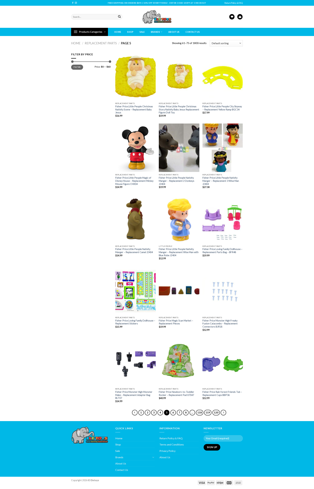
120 (216, 412)
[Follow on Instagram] (76, 3)
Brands (155, 32)
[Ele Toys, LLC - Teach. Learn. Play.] (157, 17)
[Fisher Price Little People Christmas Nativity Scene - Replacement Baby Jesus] (135, 76)
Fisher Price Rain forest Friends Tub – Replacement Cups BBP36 (222, 393)
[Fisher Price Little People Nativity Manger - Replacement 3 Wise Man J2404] (222, 148)
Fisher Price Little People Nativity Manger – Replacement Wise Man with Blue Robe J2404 (179, 252)
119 (208, 412)
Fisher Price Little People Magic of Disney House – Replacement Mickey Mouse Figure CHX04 (134, 180)
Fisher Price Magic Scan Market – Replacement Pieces (176, 322)
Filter (77, 67)
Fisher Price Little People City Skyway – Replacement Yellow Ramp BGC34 (222, 108)
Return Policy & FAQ (234, 3)
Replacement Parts (101, 43)
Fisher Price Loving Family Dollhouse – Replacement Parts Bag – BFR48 (222, 251)
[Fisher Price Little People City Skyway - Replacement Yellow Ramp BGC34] (222, 76)
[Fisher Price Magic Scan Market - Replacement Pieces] (179, 290)
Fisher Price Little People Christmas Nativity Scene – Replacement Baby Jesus (134, 109)
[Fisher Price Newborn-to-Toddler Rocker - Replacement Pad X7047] (179, 362)
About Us (173, 32)
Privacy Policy (167, 450)
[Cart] (240, 16)
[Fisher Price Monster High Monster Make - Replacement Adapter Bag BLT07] (135, 362)
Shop (130, 32)
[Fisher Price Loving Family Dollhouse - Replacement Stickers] (135, 290)
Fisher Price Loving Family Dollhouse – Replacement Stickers (135, 322)
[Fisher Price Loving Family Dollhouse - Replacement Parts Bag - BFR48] (222, 219)
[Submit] (119, 17)
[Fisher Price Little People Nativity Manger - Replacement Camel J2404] (135, 219)
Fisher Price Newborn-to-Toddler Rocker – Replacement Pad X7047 (176, 393)
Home (117, 32)
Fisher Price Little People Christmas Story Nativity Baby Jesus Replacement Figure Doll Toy (179, 109)
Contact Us (192, 32)
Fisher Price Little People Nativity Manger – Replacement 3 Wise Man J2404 (220, 180)
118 (199, 412)
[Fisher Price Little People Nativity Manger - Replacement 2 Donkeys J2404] (179, 148)
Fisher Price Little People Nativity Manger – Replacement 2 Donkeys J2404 (176, 180)
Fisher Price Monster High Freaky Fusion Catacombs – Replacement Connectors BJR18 (220, 323)
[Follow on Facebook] (73, 3)
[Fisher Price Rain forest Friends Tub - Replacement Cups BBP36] (222, 362)
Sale (142, 32)
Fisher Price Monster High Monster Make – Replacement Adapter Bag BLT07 (133, 395)
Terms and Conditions (171, 444)
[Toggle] (153, 457)
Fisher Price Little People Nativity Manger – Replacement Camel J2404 (134, 251)
